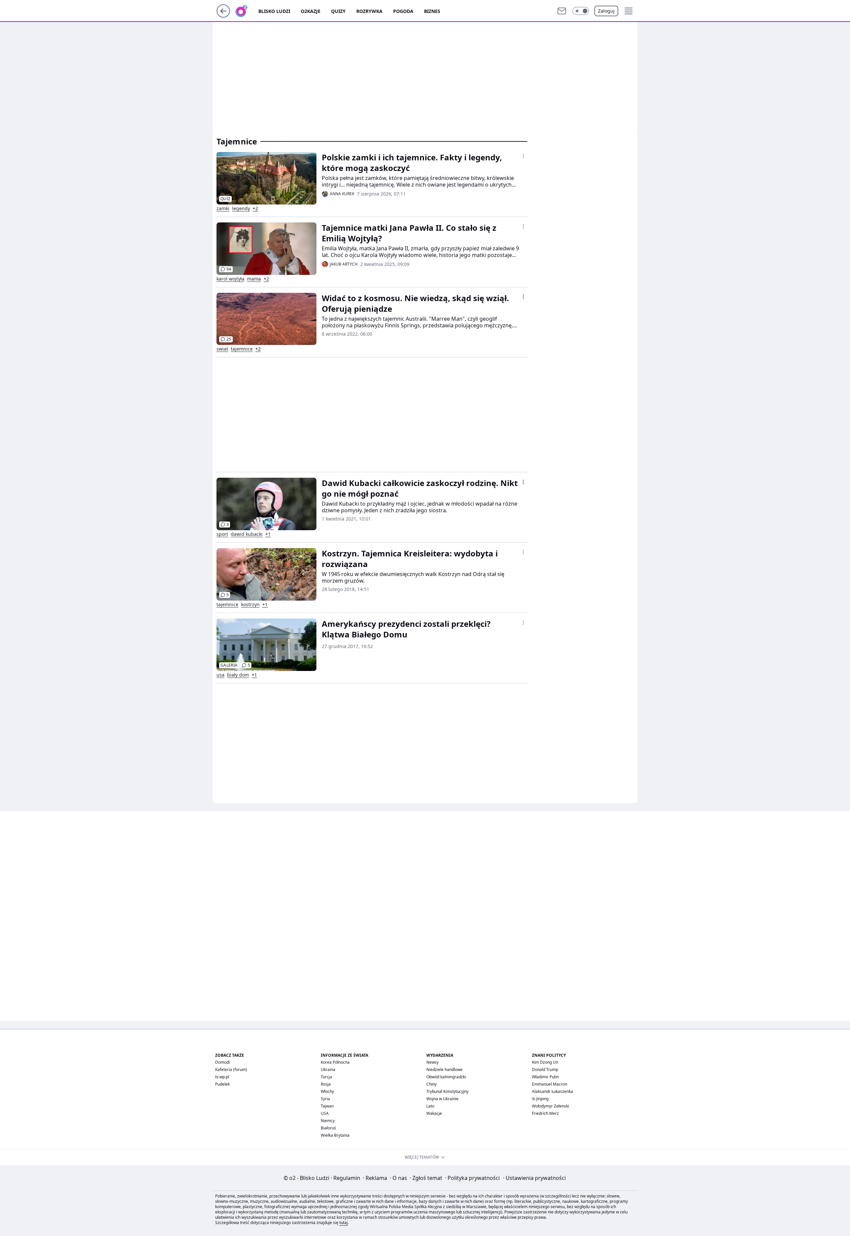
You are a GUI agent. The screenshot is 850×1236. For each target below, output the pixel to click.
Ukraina (328, 1069)
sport (222, 534)
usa (220, 675)
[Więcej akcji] (523, 156)
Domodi (222, 1062)
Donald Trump (545, 1069)
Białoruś (328, 1128)
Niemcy (328, 1120)
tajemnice (242, 349)
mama (254, 279)
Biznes (432, 11)
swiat (222, 349)
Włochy (327, 1091)
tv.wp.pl (222, 1077)
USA (325, 1113)
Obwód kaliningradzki (446, 1077)
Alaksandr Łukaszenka (552, 1091)
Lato (430, 1106)
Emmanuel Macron (549, 1084)
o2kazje (310, 11)
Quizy (338, 11)
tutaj (343, 1222)
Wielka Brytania (335, 1135)
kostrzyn (250, 604)
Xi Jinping (540, 1099)
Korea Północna (335, 1062)
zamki (222, 208)
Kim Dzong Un (545, 1062)
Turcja (326, 1077)
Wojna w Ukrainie (442, 1099)
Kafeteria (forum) (231, 1069)
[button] (580, 11)
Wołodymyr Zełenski (550, 1106)
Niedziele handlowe (444, 1069)
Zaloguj (606, 11)
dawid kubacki (247, 534)
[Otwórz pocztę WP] (561, 11)
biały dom (238, 675)
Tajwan (327, 1106)
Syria (325, 1099)
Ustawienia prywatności (534, 1178)
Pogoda (403, 11)
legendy (241, 208)
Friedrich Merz (545, 1113)
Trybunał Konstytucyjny (447, 1091)
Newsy (432, 1062)
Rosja (326, 1084)
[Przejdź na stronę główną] (223, 15)
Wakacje (434, 1113)
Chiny (431, 1084)
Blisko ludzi (274, 11)
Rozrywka (369, 11)
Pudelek (222, 1084)
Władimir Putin (545, 1077)
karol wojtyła (230, 279)
